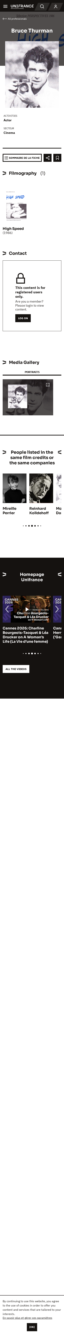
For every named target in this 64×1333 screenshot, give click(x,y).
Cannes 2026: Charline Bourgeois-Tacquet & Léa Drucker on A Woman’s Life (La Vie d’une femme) (25, 635)
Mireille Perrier (9, 510)
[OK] (32, 1327)
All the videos (16, 669)
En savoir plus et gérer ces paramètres (27, 1318)
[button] (48, 385)
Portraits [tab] (32, 372)
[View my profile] (55, 7)
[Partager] (48, 158)
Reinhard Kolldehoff (39, 510)
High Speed (13, 228)
